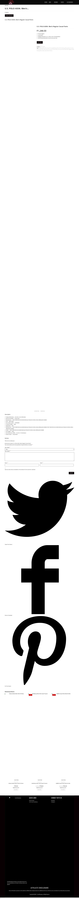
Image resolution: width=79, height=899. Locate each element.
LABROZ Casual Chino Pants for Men (63, 783)
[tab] (37, 411)
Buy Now (40, 42)
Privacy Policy (31, 800)
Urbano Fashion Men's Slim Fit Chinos (45, 50)
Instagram (53, 801)
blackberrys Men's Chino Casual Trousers (46, 48)
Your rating (7, 447)
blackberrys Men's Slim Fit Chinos (58, 48)
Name (6, 462)
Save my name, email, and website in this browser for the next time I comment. (20, 469)
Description (36, 411)
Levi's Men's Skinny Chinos (55, 49)
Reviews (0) (43, 411)
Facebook (53, 800)
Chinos (66, 48)
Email (41, 462)
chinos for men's (70, 48)
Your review (7, 451)
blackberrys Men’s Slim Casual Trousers (39, 783)
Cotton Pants (42, 46)
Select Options (9, 15)
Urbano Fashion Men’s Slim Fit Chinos (16, 783)
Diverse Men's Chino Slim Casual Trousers (44, 49)
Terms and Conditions (33, 801)
